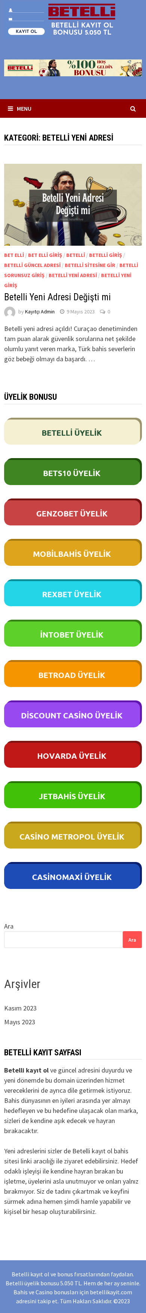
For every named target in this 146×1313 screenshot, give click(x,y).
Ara (8, 926)
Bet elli (14, 255)
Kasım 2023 (20, 1008)
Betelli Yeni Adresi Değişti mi (57, 297)
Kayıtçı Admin (40, 311)
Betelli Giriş (105, 255)
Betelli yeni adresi (73, 275)
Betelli (75, 255)
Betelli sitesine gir (90, 265)
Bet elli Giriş (45, 255)
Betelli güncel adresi (32, 265)
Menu (24, 108)
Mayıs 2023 (19, 1022)
